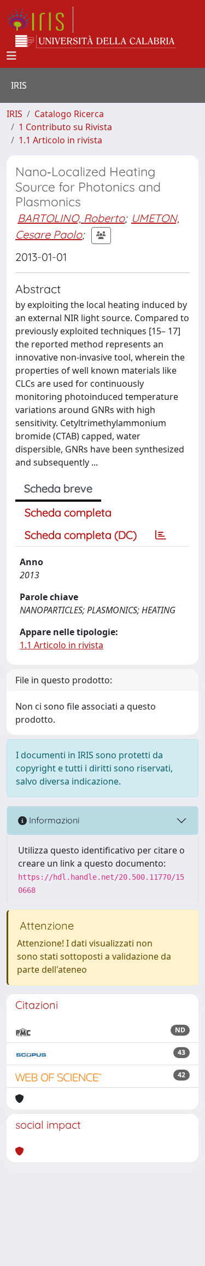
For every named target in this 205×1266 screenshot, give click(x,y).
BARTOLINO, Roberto (71, 218)
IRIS (14, 114)
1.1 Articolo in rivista (60, 140)
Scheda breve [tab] (58, 488)
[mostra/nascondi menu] (11, 55)
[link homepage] (40, 20)
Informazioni (53, 820)
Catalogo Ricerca (69, 114)
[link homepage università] (96, 41)
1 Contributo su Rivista (65, 127)
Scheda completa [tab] (68, 512)
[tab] (160, 535)
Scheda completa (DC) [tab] (81, 535)
